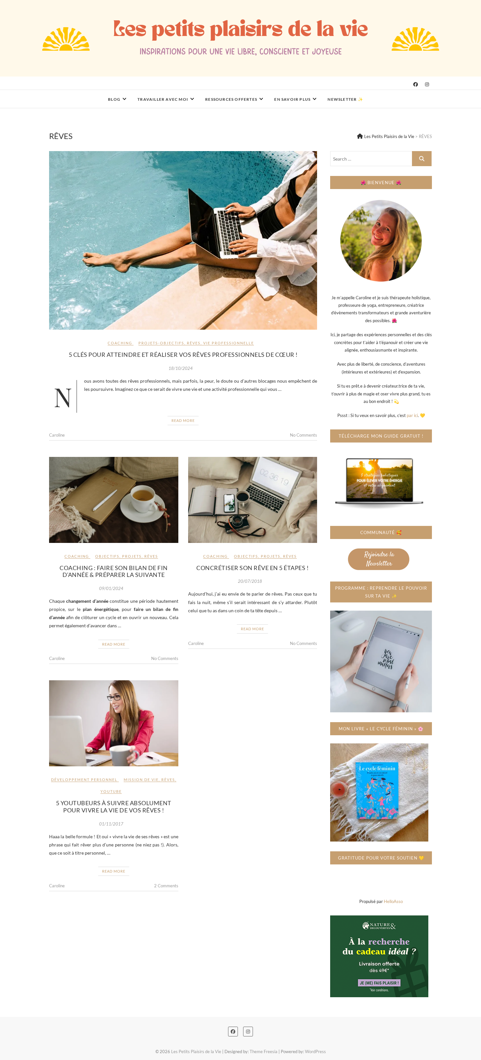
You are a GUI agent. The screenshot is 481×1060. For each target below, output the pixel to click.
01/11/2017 (111, 823)
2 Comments (166, 885)
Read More (183, 420)
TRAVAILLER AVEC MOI (162, 99)
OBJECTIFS (107, 556)
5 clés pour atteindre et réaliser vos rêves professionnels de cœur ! (183, 354)
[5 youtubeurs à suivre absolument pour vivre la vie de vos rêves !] (113, 723)
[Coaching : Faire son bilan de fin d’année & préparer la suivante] (113, 500)
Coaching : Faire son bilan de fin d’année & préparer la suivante (114, 571)
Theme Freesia (263, 1051)
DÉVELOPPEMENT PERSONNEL (84, 779)
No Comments (303, 435)
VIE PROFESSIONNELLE (228, 343)
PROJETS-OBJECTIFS (161, 343)
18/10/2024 (181, 368)
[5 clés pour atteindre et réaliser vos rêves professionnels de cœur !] (183, 240)
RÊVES (194, 343)
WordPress (315, 1051)
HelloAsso (393, 901)
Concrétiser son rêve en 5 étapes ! (252, 567)
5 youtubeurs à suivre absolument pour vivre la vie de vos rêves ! (113, 806)
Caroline (57, 435)
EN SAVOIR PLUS (292, 99)
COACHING (120, 343)
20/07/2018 (250, 581)
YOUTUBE (111, 791)
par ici (412, 415)
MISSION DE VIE (141, 779)
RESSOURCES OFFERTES (231, 99)
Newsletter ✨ (345, 99)
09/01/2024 (111, 588)
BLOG (114, 99)
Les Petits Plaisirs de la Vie (94, 95)
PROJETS (132, 556)
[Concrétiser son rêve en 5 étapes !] (252, 500)
